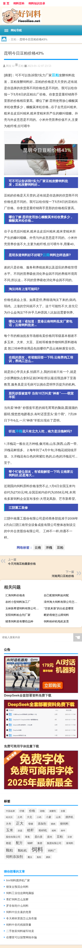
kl (13, 65)
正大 (19, 823)
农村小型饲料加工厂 (17, 602)
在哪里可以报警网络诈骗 (21, 937)
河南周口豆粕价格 (63, 576)
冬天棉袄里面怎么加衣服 (21, 918)
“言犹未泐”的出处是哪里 (59, 608)
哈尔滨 (9, 817)
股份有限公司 (13, 836)
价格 (32, 810)
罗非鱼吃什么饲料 (17, 905)
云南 (46, 254)
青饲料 (69, 843)
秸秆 (30, 829)
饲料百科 (18, 3)
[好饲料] (41, 15)
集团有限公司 (54, 843)
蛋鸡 (49, 836)
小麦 (48, 817)
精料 (54, 830)
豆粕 (13, 39)
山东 (58, 817)
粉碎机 (43, 830)
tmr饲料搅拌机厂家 (18, 880)
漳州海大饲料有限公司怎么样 (62, 602)
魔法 (30, 856)
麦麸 (48, 856)
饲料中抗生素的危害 (18, 912)
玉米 (9, 829)
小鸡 (39, 817)
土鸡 (19, 817)
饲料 (37, 849)
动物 (42, 810)
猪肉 (53, 823)
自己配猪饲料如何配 (56, 595)
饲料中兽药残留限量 (18, 924)
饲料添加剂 (14, 856)
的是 (20, 830)
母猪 (30, 823)
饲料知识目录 (36, 3)
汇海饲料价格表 (15, 595)
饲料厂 (52, 850)
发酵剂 (52, 810)
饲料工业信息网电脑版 (20, 893)
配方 (19, 842)
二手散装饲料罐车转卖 (20, 931)
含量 (63, 810)
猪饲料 (64, 823)
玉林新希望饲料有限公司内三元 (24, 608)
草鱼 (27, 836)
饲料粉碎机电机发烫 (56, 621)
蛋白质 (38, 836)
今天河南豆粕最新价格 (22, 563)
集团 (39, 843)
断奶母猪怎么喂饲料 (56, 615)
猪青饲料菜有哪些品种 (19, 621)
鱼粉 (39, 856)
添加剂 (42, 823)
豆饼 (69, 836)
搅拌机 (69, 817)
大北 (29, 817)
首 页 (6, 3)
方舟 (8, 823)
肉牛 (63, 830)
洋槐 (18, 431)
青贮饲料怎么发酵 (17, 899)
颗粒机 (22, 850)
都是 (8, 843)
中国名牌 (10, 810)
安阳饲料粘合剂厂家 (17, 615)
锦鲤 (30, 843)
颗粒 (9, 850)
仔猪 (22, 810)
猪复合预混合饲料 (17, 886)
